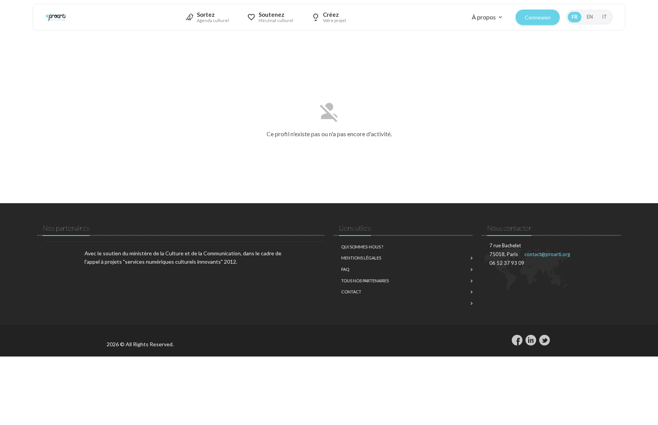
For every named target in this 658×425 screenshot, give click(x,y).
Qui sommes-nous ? (362, 246)
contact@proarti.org (547, 254)
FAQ (345, 269)
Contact (351, 291)
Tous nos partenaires (365, 280)
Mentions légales (361, 257)
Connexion (538, 17)
